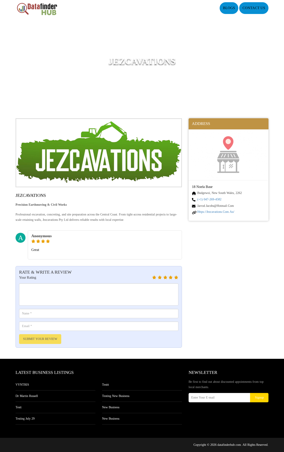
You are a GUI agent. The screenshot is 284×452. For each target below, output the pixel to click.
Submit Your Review (40, 339)
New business (110, 407)
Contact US (254, 8)
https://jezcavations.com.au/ (215, 211)
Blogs (229, 8)
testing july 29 (25, 418)
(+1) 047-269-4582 (209, 199)
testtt (105, 384)
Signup (259, 397)
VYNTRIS (22, 384)
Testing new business (115, 396)
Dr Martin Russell (27, 396)
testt (19, 407)
